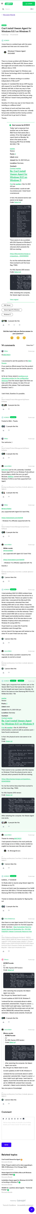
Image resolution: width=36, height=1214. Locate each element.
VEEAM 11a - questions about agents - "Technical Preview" (17, 1189)
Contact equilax (15, 168)
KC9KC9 (6, 41)
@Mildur (11, 476)
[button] (2, 4)
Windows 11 (7, 314)
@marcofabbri (6, 508)
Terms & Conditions (9, 1205)
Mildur (6, 351)
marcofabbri (8, 466)
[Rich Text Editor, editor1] (18, 1130)
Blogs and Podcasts (7, 1169)
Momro (6, 960)
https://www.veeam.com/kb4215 (12, 517)
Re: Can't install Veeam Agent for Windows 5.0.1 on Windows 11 (18, 175)
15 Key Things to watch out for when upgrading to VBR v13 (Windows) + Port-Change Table (17, 1166)
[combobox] (18, 9)
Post (11, 184)
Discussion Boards (9, 15)
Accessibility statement (25, 1205)
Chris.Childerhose (9, 919)
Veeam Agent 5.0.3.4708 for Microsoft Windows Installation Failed (16, 1174)
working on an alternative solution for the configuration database (15, 378)
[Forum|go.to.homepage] (9, 4)
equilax (12, 148)
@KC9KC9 (6, 354)
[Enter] (3, 9)
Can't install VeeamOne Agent (11, 1159)
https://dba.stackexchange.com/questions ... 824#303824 (20, 254)
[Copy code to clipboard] (29, 206)
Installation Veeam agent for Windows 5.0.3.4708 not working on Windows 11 (17, 1181)
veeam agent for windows (12, 310)
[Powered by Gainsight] (18, 1201)
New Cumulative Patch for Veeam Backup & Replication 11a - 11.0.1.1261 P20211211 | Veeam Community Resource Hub (17, 929)
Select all (17, 202)
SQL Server (7, 305)
